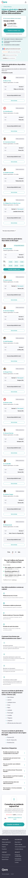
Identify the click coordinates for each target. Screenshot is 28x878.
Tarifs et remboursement (20, 846)
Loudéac (9, 715)
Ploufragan (10, 712)
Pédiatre (4, 846)
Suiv (19, 552)
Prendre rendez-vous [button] (14, 269)
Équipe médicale (18, 844)
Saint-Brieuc (10, 697)
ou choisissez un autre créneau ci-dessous (14, 34)
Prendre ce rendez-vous (14, 30)
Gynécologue (5, 844)
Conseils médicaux (19, 849)
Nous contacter (5, 857)
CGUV (12, 874)
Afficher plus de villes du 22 (14, 723)
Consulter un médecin (13, 824)
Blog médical (18, 842)
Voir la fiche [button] (14, 100)
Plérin (8, 707)
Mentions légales (5, 874)
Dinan (8, 705)
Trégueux (9, 718)
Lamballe (9, 710)
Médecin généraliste (6, 842)
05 (15, 552)
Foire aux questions (6, 854)
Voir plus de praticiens (9, 230)
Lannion (9, 700)
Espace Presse (5, 859)
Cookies (17, 862)
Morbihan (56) (10, 742)
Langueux (9, 720)
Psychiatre (4, 849)
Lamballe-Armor (11, 702)
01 (12, 552)
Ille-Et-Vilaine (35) (12, 740)
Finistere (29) (10, 737)
